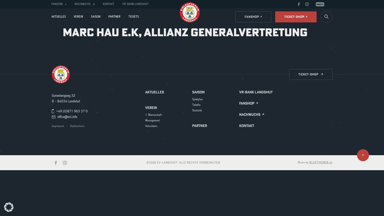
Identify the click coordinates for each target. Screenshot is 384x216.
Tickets (133, 17)
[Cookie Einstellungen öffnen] (9, 207)
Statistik (197, 110)
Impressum (58, 126)
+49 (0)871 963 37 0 (72, 111)
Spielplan (197, 99)
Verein (78, 17)
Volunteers (151, 126)
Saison (95, 17)
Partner (114, 17)
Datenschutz (77, 126)
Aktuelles (58, 17)
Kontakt (108, 4)
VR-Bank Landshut (135, 4)
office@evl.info (67, 117)
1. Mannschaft (153, 115)
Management (152, 120)
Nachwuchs (83, 4)
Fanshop (246, 103)
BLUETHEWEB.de (320, 162)
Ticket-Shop (308, 74)
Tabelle (196, 105)
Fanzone (57, 4)
